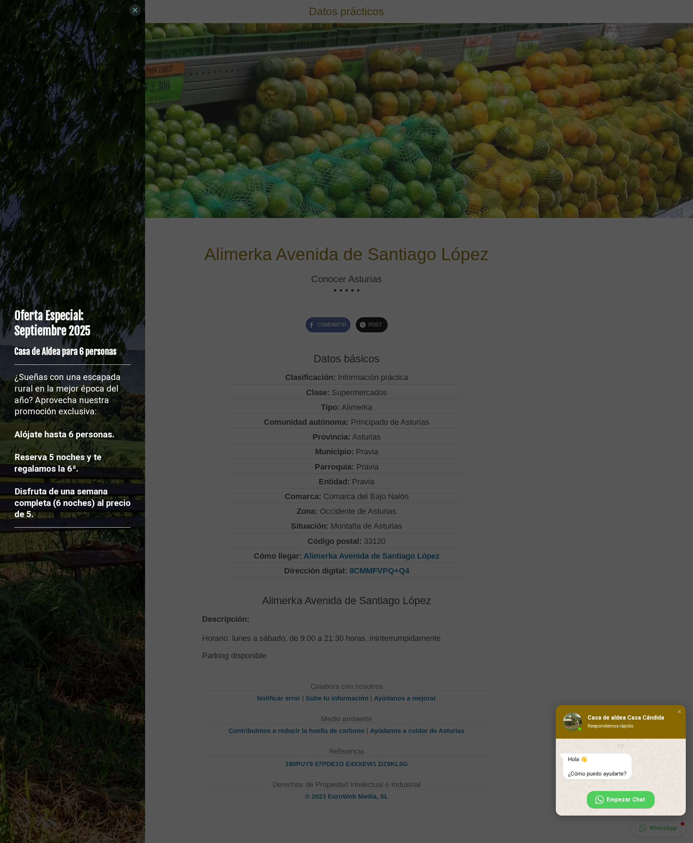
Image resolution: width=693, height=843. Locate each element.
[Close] (135, 10)
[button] (679, 711)
